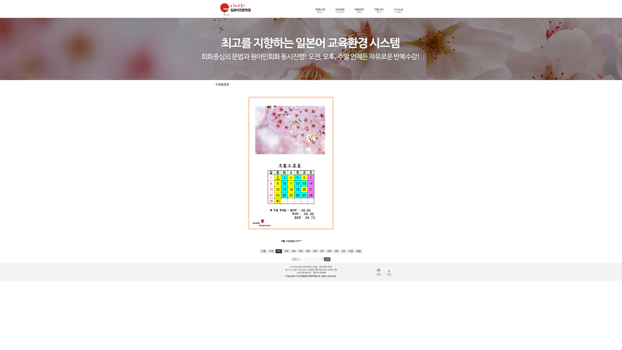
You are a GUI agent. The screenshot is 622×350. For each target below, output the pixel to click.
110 (343, 251)
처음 (263, 251)
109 (336, 251)
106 (315, 251)
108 (329, 251)
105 (308, 251)
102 (286, 251)
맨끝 (358, 251)
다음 (351, 251)
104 (301, 251)
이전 (271, 251)
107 (322, 251)
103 (294, 251)
